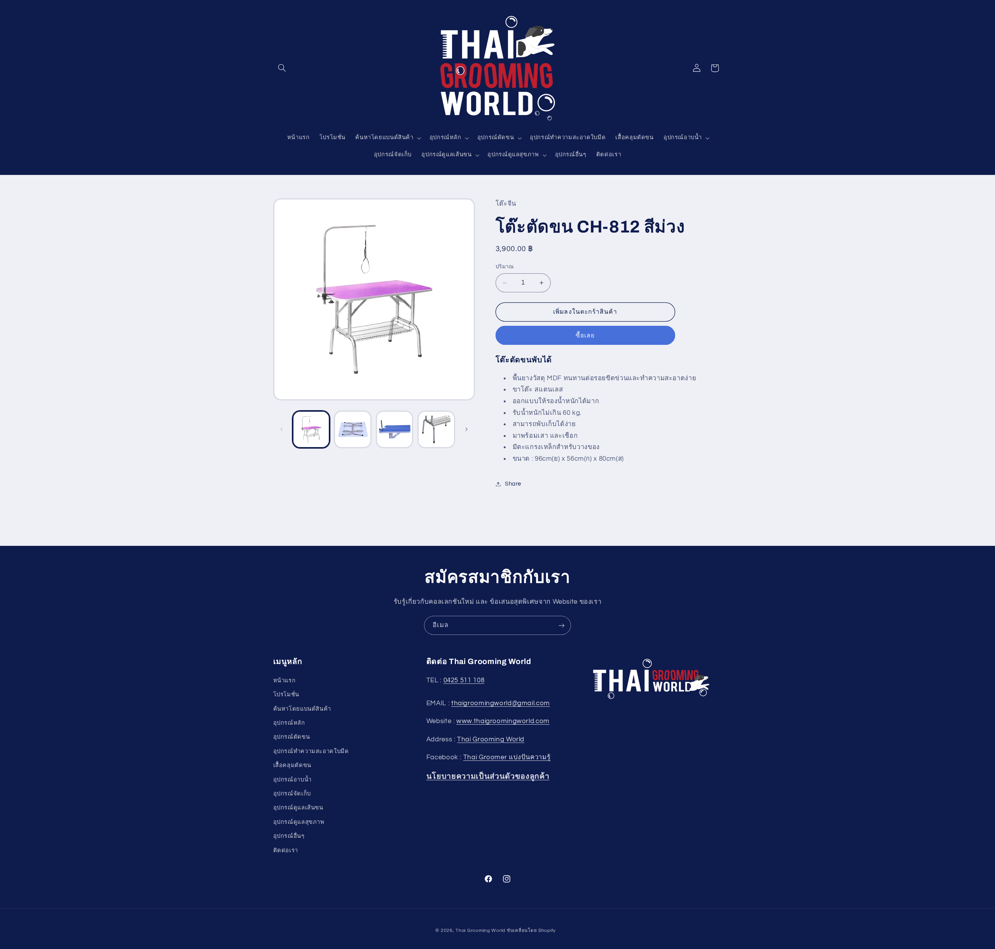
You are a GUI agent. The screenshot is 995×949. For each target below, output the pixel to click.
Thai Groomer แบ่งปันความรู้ (507, 757)
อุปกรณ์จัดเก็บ (292, 794)
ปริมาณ (505, 267)
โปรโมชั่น (286, 694)
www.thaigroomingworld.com (503, 721)
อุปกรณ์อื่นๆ (289, 836)
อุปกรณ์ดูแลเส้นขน (298, 808)
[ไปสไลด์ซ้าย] (281, 429)
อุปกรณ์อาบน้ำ (292, 780)
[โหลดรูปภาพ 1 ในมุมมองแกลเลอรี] (311, 429)
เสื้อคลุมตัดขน (292, 765)
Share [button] (513, 484)
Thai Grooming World (490, 739)
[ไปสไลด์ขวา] (466, 429)
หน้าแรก (284, 680)
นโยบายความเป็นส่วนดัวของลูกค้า (488, 776)
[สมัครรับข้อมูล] (562, 625)
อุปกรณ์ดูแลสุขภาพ (299, 822)
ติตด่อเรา (285, 850)
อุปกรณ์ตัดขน (291, 737)
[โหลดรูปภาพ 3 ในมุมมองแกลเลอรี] (395, 429)
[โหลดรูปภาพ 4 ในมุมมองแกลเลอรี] (436, 429)
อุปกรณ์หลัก (289, 723)
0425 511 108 (464, 680)
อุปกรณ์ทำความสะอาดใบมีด (311, 751)
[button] (282, 68)
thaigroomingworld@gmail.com (500, 703)
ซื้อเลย (585, 335)
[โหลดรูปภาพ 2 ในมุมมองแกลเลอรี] (353, 429)
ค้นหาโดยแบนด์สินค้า (302, 709)
